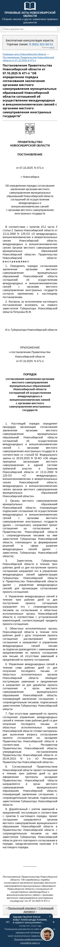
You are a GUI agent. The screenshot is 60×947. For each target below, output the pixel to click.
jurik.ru (52, 47)
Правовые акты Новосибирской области (24, 54)
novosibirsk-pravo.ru (30, 943)
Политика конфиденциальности (30, 939)
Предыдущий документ (22, 908)
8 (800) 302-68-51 (41, 44)
